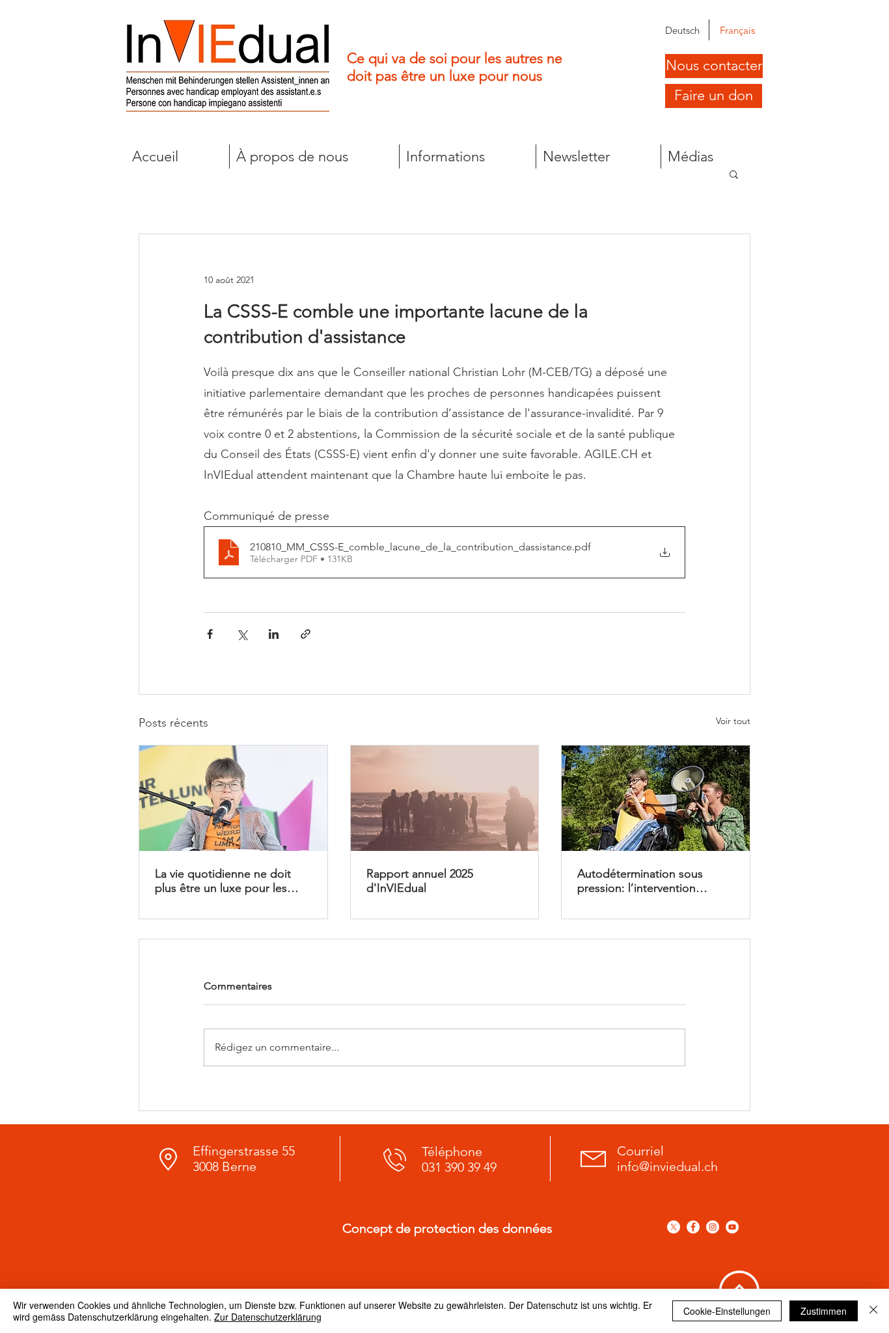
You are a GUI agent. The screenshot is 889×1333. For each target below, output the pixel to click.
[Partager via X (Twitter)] (242, 634)
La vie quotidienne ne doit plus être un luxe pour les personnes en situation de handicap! (223, 881)
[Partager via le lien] (305, 634)
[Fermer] (873, 1311)
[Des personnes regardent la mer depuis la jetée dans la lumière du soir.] (445, 798)
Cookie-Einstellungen (727, 1310)
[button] (314, 156)
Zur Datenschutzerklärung (267, 1316)
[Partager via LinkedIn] (273, 634)
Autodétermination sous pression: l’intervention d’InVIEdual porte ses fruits (647, 881)
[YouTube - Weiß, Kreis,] (732, 1226)
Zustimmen (823, 1310)
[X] (673, 1226)
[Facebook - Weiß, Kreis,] (693, 1226)
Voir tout (733, 721)
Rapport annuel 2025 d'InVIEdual (419, 881)
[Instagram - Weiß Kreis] (712, 1226)
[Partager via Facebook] (210, 634)
